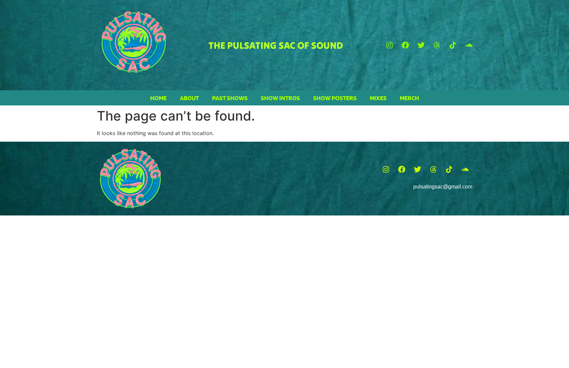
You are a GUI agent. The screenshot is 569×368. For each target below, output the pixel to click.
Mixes (378, 98)
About (189, 98)
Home (158, 98)
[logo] (133, 42)
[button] (389, 45)
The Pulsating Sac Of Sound (275, 45)
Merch (409, 98)
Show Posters (335, 98)
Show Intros (280, 98)
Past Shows (230, 98)
